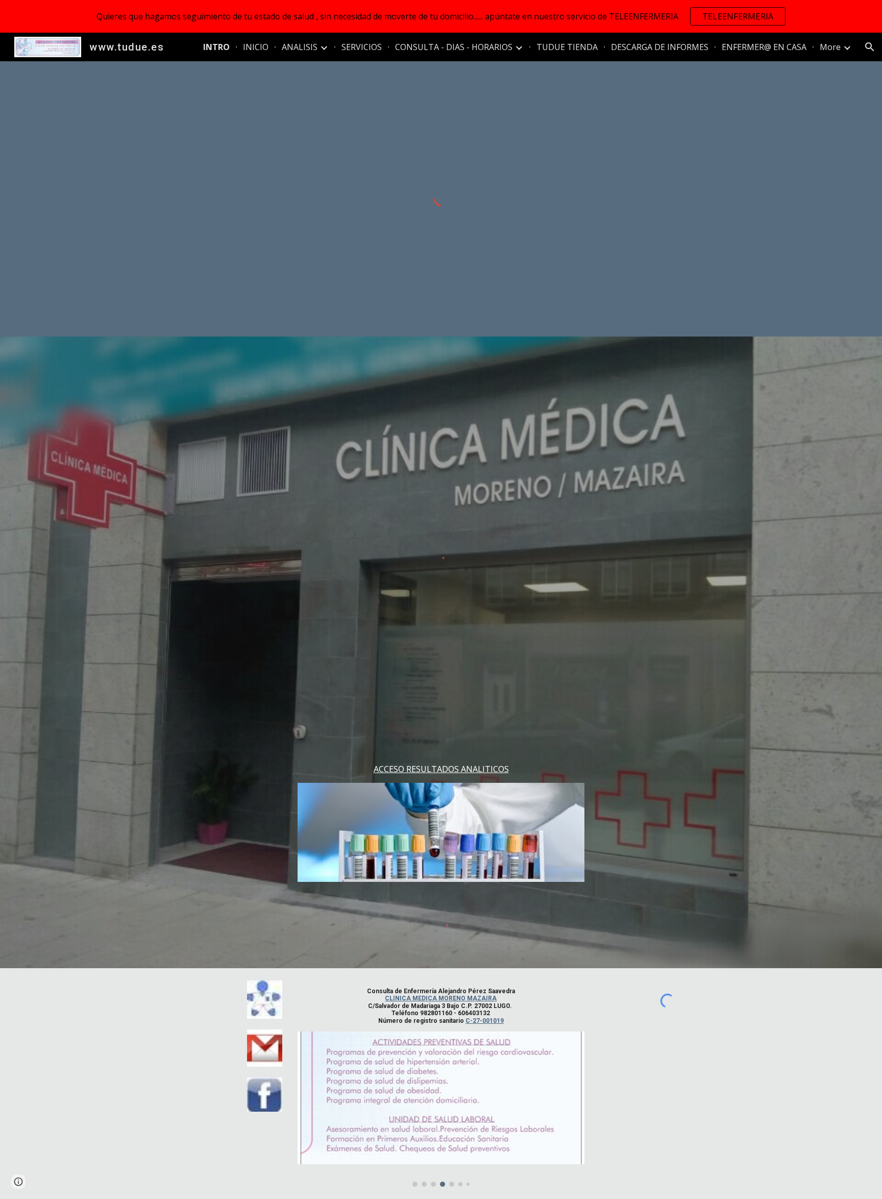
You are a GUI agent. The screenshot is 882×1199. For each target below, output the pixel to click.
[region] (441, 16)
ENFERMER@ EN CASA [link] (764, 47)
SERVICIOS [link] (361, 47)
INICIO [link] (255, 47)
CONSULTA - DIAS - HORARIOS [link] (453, 47)
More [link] (830, 47)
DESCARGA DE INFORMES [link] (659, 47)
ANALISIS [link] (299, 47)
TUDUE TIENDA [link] (567, 47)
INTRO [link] (216, 47)
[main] (441, 769)
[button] (869, 47)
